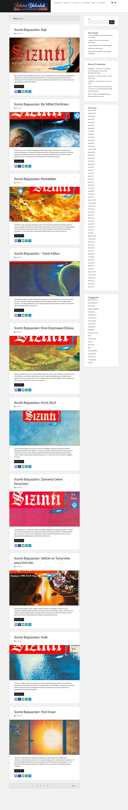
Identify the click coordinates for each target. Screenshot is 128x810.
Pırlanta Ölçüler (57, 2)
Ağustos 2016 (92, 200)
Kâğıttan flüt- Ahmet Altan (95, 48)
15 (47, 786)
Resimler (90, 341)
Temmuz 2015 (92, 239)
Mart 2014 (91, 286)
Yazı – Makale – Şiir (75, 2)
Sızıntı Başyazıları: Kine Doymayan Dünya (43, 328)
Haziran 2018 (91, 152)
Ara (89, 19)
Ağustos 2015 (92, 236)
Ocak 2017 (91, 188)
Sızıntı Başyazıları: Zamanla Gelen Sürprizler (44, 509)
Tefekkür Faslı (94, 2)
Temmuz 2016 (92, 203)
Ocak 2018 (91, 167)
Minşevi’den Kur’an (93, 333)
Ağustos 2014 (92, 271)
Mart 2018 (91, 161)
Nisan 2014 (91, 283)
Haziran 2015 (91, 242)
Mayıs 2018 (91, 155)
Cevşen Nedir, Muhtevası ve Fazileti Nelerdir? (100, 45)
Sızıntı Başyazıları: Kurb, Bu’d (35, 403)
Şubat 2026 (91, 128)
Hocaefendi (91, 312)
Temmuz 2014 (92, 275)
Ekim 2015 (91, 230)
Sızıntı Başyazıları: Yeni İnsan (34, 712)
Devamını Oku (19, 87)
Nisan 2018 (91, 158)
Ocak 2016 (91, 221)
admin (89, 94)
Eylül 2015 (91, 233)
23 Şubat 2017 (18, 487)
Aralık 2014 (91, 260)
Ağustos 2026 (92, 110)
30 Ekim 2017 (18, 182)
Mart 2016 (91, 215)
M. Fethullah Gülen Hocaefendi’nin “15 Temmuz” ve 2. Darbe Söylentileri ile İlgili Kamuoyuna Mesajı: (100, 89)
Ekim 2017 (91, 176)
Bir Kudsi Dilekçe (86, 2)
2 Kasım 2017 (18, 108)
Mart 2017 (91, 182)
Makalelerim (91, 329)
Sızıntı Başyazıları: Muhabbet (35, 179)
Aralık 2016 (91, 191)
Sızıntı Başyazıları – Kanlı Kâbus (37, 253)
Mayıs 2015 (91, 245)
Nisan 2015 (91, 248)
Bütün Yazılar (91, 306)
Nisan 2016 (91, 212)
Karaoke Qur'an (92, 318)
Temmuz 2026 (92, 113)
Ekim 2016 (91, 197)
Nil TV (89, 335)
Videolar (90, 362)
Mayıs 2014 (91, 281)
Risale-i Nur (91, 344)
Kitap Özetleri (102, 2)
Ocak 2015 (91, 257)
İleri (73, 786)
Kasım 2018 (91, 146)
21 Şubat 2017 (18, 641)
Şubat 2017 (91, 185)
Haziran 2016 (91, 206)
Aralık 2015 (91, 224)
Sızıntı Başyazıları (92, 350)
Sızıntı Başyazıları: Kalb (31, 637)
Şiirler (89, 347)
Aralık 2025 (91, 134)
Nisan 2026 (91, 122)
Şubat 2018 (91, 164)
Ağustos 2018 (92, 149)
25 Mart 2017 (18, 331)
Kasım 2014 (91, 263)
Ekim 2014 (91, 266)
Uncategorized (92, 359)
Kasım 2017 (91, 173)
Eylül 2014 (91, 269)
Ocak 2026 (91, 131)
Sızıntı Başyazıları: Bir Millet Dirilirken (41, 104)
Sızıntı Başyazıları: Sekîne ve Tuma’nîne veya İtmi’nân (44, 588)
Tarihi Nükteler (92, 353)
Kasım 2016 (91, 194)
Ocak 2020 (91, 137)
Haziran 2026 (91, 116)
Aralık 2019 (91, 140)
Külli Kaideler (67, 2)
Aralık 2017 (91, 170)
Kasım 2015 (91, 227)
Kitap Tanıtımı (92, 324)
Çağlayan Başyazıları (93, 309)
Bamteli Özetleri (92, 300)
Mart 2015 (91, 251)
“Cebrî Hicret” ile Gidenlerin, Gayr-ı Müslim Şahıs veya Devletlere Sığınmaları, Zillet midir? (99, 71)
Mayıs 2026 (91, 119)
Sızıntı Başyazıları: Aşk (30, 30)
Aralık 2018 (91, 143)
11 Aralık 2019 (18, 33)
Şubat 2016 (91, 218)
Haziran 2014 (91, 277)
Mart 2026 (91, 125)
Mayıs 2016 (91, 209)
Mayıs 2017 (91, 179)
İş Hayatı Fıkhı (91, 315)
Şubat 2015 (91, 254)
